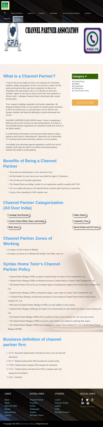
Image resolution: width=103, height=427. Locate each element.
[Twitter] (87, 400)
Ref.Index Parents (62, 412)
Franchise (53, 13)
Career (57, 400)
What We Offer (11, 406)
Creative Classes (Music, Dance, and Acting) (26, 221)
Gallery (58, 406)
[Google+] (92, 400)
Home (7, 400)
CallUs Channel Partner (71, 13)
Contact (88, 13)
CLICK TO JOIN (85, 102)
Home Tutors (13, 227)
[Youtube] (88, 402)
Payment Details (61, 403)
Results (7, 409)
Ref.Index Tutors (36, 415)
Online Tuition (80, 215)
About (7, 403)
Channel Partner (36, 400)
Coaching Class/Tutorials (18, 215)
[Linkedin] (82, 402)
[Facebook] (82, 400)
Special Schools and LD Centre (86, 227)
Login (18, 19)
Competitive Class (81, 221)
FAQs (57, 409)
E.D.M (32, 406)
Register (7, 18)
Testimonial (34, 409)
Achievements (10, 412)
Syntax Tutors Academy (27, 424)
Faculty (42, 13)
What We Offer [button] (16, 13)
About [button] (30, 13)
